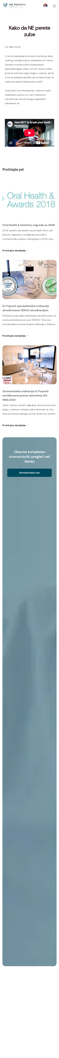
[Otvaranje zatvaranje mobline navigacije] (54, 5)
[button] (29, 472)
